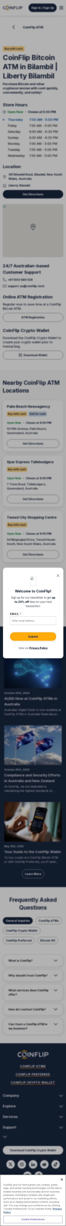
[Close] (62, 1179)
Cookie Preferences (33, 1219)
